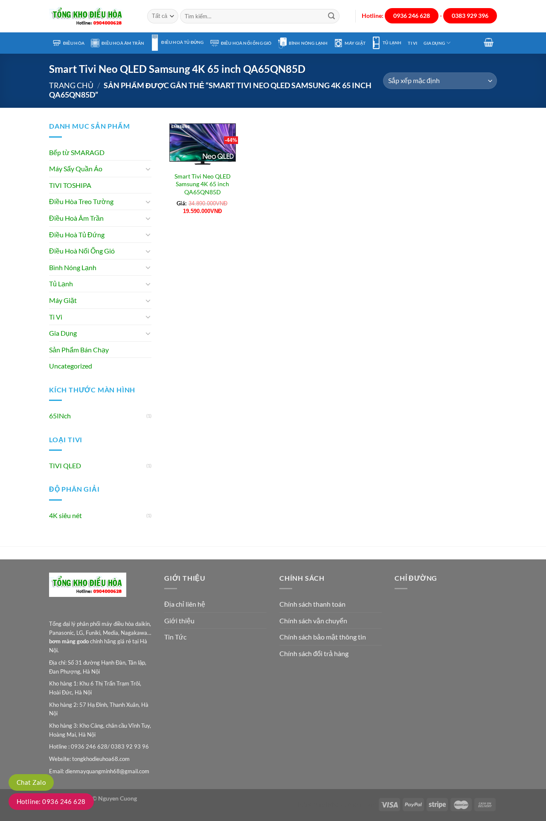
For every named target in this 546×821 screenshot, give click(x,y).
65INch (60, 416)
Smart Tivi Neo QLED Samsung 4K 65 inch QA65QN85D (202, 184)
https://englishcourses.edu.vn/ (337, 804)
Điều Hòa (74, 43)
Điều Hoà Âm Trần (123, 43)
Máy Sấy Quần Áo (75, 168)
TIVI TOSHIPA (70, 185)
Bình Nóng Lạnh (308, 43)
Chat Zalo (31, 782)
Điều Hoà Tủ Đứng (182, 42)
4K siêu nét (65, 515)
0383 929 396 (470, 15)
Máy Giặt (355, 43)
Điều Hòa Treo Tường (81, 201)
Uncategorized (70, 366)
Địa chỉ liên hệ (184, 604)
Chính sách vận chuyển (313, 620)
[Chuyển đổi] (148, 169)
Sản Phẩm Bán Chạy (79, 350)
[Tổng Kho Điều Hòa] (91, 16)
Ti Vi (412, 43)
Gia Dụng (434, 43)
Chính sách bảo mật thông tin (322, 637)
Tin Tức (175, 637)
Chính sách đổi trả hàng (314, 653)
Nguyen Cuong (117, 798)
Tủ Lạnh (392, 42)
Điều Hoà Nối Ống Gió (246, 43)
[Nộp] (331, 16)
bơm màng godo (69, 641)
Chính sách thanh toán (312, 604)
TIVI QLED (65, 465)
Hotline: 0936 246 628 (51, 801)
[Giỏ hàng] (489, 42)
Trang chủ (71, 85)
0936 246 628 (411, 15)
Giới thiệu (179, 620)
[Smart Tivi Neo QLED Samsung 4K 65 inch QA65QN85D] (202, 144)
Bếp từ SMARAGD (77, 152)
